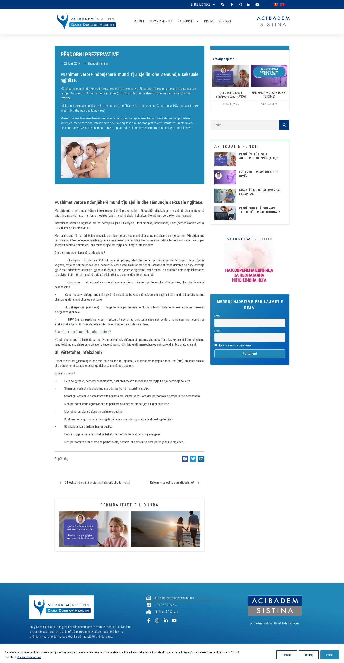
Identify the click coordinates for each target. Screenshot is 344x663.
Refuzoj (308, 654)
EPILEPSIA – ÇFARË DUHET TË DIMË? (269, 94)
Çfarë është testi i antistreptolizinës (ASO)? (230, 94)
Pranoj (329, 654)
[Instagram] (157, 620)
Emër (217, 316)
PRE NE (209, 21)
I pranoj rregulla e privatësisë (235, 345)
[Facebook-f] (148, 620)
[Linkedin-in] (165, 620)
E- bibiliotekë (200, 4)
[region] (172, 653)
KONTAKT (225, 21)
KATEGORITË (186, 21)
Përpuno (286, 654)
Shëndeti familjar (98, 63)
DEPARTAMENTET (161, 21)
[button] (222, 5)
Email (217, 331)
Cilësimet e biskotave (29, 657)
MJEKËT (139, 21)
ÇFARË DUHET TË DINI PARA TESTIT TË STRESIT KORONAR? (259, 210)
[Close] (339, 647)
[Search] (284, 125)
